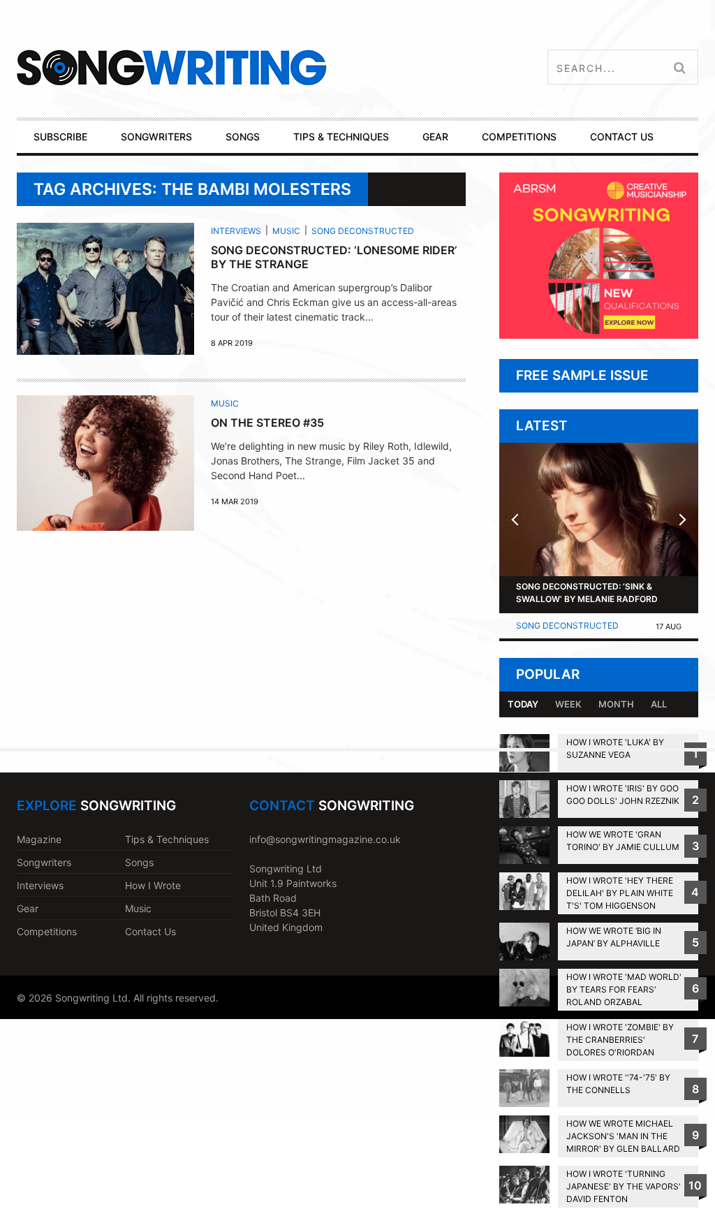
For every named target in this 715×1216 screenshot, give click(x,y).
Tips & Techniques (167, 839)
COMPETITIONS (519, 136)
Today (523, 704)
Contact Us (150, 931)
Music (286, 231)
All (659, 704)
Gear (27, 908)
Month (616, 704)
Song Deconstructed (362, 231)
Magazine (39, 839)
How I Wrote (153, 885)
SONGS (243, 136)
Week (568, 704)
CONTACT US (622, 136)
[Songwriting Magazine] (238, 67)
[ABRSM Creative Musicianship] (598, 335)
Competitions (47, 931)
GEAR (435, 136)
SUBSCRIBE (60, 136)
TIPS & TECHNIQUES (341, 136)
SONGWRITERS (156, 136)
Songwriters (44, 862)
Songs (139, 862)
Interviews (236, 231)
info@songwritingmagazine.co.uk (325, 839)
